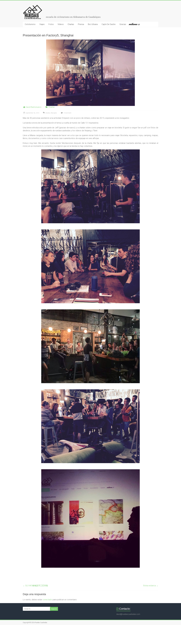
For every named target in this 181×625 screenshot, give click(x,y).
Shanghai (54, 113)
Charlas (71, 24)
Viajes (42, 24)
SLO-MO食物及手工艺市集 (35, 585)
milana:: (135, 24)
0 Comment (67, 113)
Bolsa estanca (150, 585)
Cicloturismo (30, 24)
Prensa (81, 24)
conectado (47, 599)
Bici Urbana (93, 24)
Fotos (51, 24)
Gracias (122, 24)
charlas (47, 113)
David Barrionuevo (33, 107)
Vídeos (61, 24)
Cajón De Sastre (108, 24)
